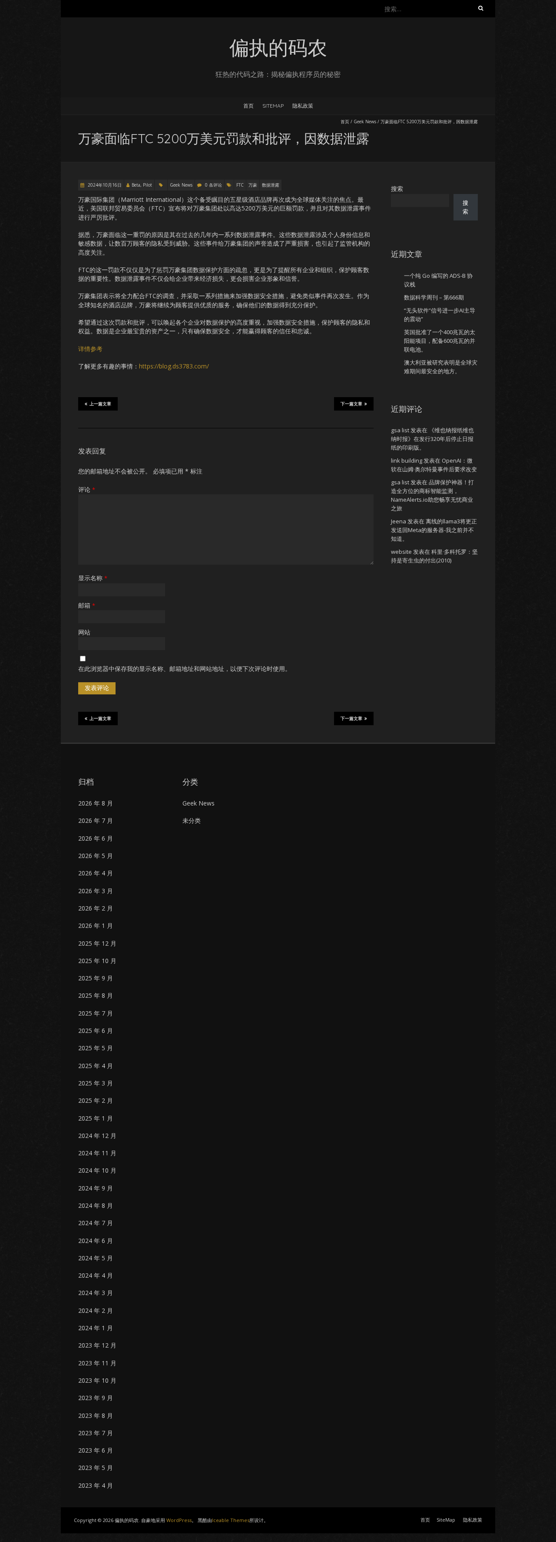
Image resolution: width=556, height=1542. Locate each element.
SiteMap (273, 105)
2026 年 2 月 (95, 908)
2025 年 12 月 (97, 943)
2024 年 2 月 (95, 1310)
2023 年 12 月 (97, 1345)
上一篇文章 (100, 404)
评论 (86, 489)
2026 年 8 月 (95, 803)
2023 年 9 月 (95, 1398)
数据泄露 (270, 185)
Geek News (365, 121)
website (401, 552)
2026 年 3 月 (95, 891)
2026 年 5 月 (95, 856)
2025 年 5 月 (95, 1048)
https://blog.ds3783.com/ (174, 366)
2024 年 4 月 (95, 1275)
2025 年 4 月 (95, 1066)
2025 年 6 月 (95, 1030)
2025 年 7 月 (95, 1013)
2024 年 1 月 (95, 1328)
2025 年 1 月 (95, 1118)
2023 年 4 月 (95, 1485)
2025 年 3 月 (95, 1083)
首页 (248, 105)
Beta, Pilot (142, 185)
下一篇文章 (351, 404)
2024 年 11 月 (97, 1153)
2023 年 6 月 (95, 1450)
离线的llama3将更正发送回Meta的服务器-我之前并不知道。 (434, 529)
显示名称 (92, 578)
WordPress (179, 1520)
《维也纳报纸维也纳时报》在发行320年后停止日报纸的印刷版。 (432, 438)
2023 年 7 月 (95, 1433)
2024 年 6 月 (95, 1240)
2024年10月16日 (104, 185)
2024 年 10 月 (97, 1170)
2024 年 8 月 (95, 1205)
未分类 (191, 820)
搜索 (397, 188)
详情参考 (90, 349)
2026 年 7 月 (95, 820)
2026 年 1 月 (95, 925)
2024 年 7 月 (95, 1223)
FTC (240, 185)
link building (406, 460)
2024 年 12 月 (97, 1135)
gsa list (400, 430)
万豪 (252, 185)
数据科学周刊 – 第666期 (434, 297)
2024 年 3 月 (95, 1293)
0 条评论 (213, 185)
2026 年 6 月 (95, 838)
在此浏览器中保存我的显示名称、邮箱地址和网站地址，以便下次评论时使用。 (184, 668)
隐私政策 (302, 105)
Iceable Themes (230, 1520)
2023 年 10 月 (97, 1380)
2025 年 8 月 (95, 995)
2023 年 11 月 (97, 1363)
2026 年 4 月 (95, 873)
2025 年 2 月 (95, 1100)
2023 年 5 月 (95, 1467)
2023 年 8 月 (95, 1415)
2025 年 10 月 (97, 961)
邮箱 (86, 605)
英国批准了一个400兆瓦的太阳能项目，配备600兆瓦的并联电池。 (439, 340)
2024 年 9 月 (95, 1188)
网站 (84, 632)
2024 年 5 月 (95, 1258)
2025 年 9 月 (95, 978)
